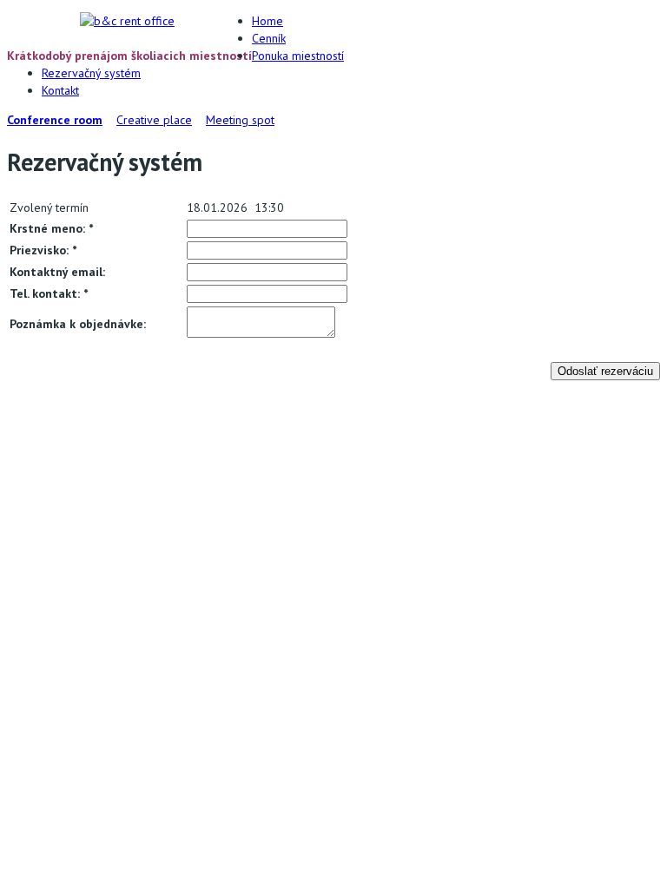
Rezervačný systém (91, 73)
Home (267, 21)
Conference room (54, 120)
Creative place (154, 120)
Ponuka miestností (298, 55)
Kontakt (60, 90)
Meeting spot (240, 120)
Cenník (269, 38)
